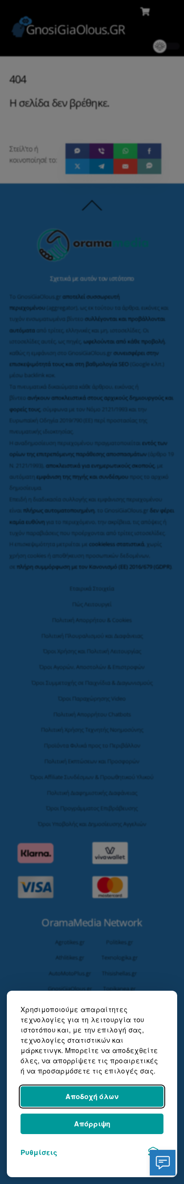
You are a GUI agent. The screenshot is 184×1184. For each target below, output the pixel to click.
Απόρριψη (92, 1124)
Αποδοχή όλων (92, 1096)
